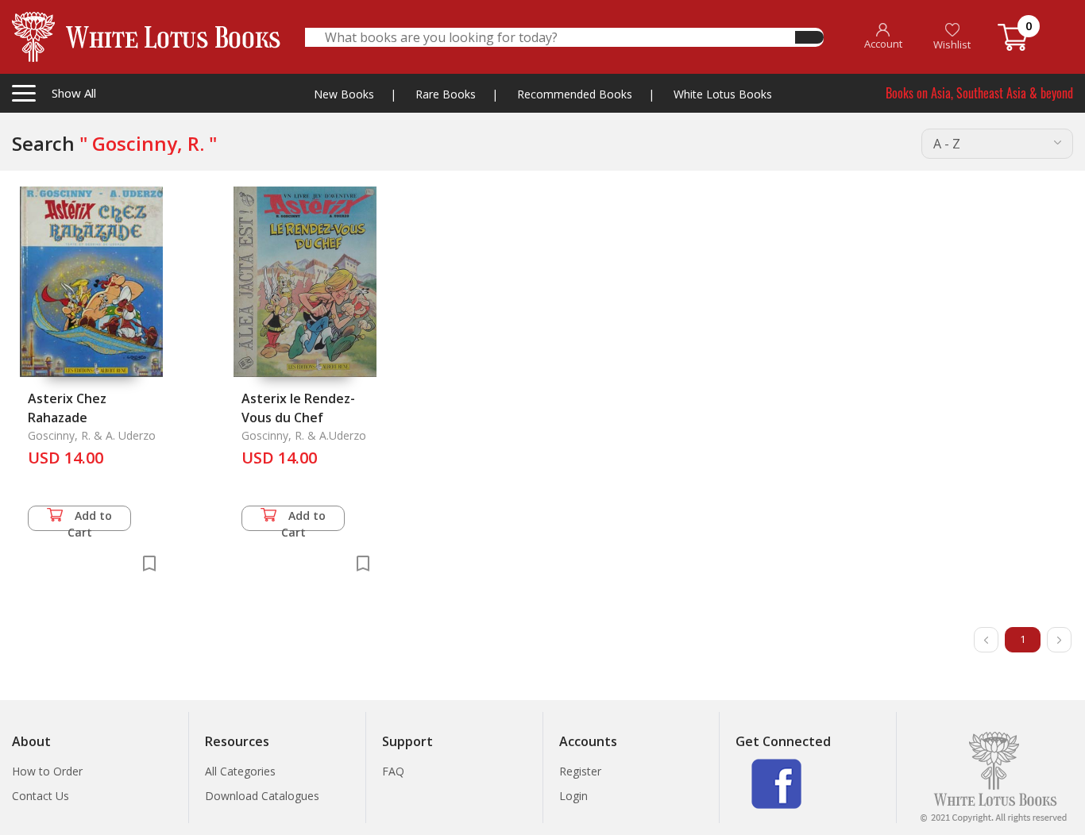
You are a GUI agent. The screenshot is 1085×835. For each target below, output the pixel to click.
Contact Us (40, 795)
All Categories (240, 771)
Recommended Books (574, 94)
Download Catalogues (262, 795)
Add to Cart (90, 519)
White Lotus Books (723, 94)
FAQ (393, 771)
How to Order (47, 771)
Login (573, 795)
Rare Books (445, 94)
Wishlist (952, 44)
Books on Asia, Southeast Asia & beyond (979, 92)
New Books (344, 94)
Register (580, 771)
